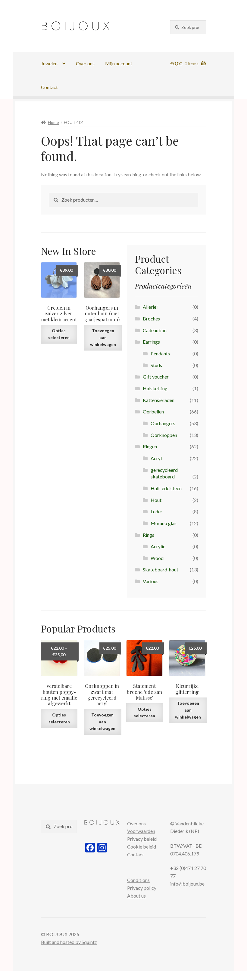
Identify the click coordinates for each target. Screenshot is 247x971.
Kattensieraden (158, 400)
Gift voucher (156, 376)
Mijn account (118, 63)
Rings (148, 535)
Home (53, 122)
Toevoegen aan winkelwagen (103, 337)
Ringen (150, 446)
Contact (49, 87)
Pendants (160, 353)
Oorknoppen (164, 435)
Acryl (156, 458)
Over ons (85, 63)
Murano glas (164, 523)
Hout (156, 500)
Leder (156, 511)
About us (136, 895)
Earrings (151, 342)
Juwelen (49, 63)
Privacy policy (141, 888)
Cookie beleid (141, 846)
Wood (157, 558)
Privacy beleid (142, 839)
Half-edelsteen (166, 488)
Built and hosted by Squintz (69, 942)
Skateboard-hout (160, 569)
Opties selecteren (59, 334)
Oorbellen (153, 411)
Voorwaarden (141, 831)
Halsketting (155, 388)
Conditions (138, 880)
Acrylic (158, 546)
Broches (151, 318)
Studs (156, 365)
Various (150, 581)
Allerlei (150, 307)
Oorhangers (163, 423)
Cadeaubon (155, 330)
